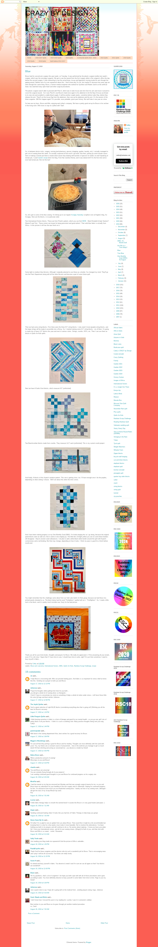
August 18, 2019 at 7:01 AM (39, 795)
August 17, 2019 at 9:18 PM (39, 763)
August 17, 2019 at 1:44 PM (39, 726)
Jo (31, 676)
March (120, 275)
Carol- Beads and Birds (38, 897)
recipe (94, 666)
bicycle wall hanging (120, 456)
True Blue (120, 253)
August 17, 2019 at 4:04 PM (39, 751)
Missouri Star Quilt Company (120, 404)
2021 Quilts (115, 58)
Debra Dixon (34, 755)
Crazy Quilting (118, 357)
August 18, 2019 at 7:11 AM (39, 805)
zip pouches (118, 496)
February (121, 278)
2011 (118, 305)
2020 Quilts (127, 58)
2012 (118, 302)
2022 (118, 215)
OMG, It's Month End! (122, 242)
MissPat (33, 781)
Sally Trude (34, 838)
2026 (118, 203)
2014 (118, 296)
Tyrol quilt (117, 443)
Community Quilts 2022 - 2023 (86, 58)
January (121, 281)
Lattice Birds (118, 394)
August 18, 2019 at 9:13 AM (39, 834)
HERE (84, 221)
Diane (32, 873)
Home (29, 58)
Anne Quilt (117, 334)
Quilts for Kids (68, 666)
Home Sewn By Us (37, 820)
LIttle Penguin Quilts (37, 716)
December (121, 226)
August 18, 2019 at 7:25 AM (39, 816)
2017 (118, 287)
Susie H (33, 861)
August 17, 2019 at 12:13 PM (40, 684)
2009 (118, 311)
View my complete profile (127, 130)
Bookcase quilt (119, 347)
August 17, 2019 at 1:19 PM (39, 712)
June (120, 266)
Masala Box (118, 400)
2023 (118, 212)
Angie (32, 810)
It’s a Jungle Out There (121, 387)
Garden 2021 (118, 364)
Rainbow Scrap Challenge (82, 666)
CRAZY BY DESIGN (56, 13)
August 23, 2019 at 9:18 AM (39, 893)
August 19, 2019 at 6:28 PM (39, 883)
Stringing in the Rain (120, 437)
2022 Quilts (104, 58)
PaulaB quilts (35, 848)
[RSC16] (123, 755)
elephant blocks (119, 463)
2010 (118, 308)
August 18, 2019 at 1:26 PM (39, 844)
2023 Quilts (69, 58)
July (119, 263)
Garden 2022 (118, 367)
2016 (118, 290)
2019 (118, 224)
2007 (118, 317)
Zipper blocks (118, 453)
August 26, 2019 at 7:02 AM (39, 909)
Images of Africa (119, 380)
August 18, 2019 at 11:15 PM (40, 856)
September (122, 235)
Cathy (128, 125)
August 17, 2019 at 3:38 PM (39, 736)
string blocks (118, 486)
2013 (118, 299)
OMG (61, 666)
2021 (118, 218)
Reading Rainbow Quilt (121, 422)
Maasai (116, 397)
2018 (118, 285)
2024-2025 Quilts (56, 58)
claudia (33, 767)
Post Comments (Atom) (72, 928)
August (120, 238)
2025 (118, 206)
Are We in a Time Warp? (122, 246)
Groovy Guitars (119, 377)
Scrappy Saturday (77, 215)
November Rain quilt (120, 409)
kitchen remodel (119, 470)
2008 (118, 314)
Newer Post (31, 923)
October (121, 232)
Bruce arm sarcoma (37, 666)
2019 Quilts (30, 61)
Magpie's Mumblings (37, 741)
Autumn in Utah (119, 337)
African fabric (118, 327)
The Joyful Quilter (36, 704)
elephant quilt (118, 466)
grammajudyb (35, 731)
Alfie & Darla (118, 331)
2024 (118, 209)
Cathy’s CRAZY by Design (123, 351)
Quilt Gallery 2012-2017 (57, 61)
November (121, 229)
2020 (118, 221)
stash (115, 483)
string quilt (117, 489)
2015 (118, 293)
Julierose (33, 688)
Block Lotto (117, 344)
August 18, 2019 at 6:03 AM (39, 777)
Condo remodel (119, 354)
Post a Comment (33, 913)
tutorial (116, 493)
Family (116, 361)
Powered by (117, 168)
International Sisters (51, 666)
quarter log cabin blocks (122, 476)
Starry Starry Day (119, 428)
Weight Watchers (119, 447)
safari (115, 480)
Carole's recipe (43, 158)
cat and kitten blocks (121, 460)
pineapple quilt (118, 473)
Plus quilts (117, 412)
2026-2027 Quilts (40, 58)
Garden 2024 (118, 374)
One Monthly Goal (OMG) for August (122, 258)
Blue (118, 250)
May (119, 269)
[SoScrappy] (123, 114)
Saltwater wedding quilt (121, 425)
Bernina (116, 341)
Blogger (88, 942)
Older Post (104, 923)
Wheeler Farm (118, 450)
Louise (32, 800)
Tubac (116, 440)
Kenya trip (117, 390)
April (119, 272)
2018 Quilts (42, 61)
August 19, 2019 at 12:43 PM (40, 868)
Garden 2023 (118, 370)
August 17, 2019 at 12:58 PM (40, 700)
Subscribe (123, 161)
